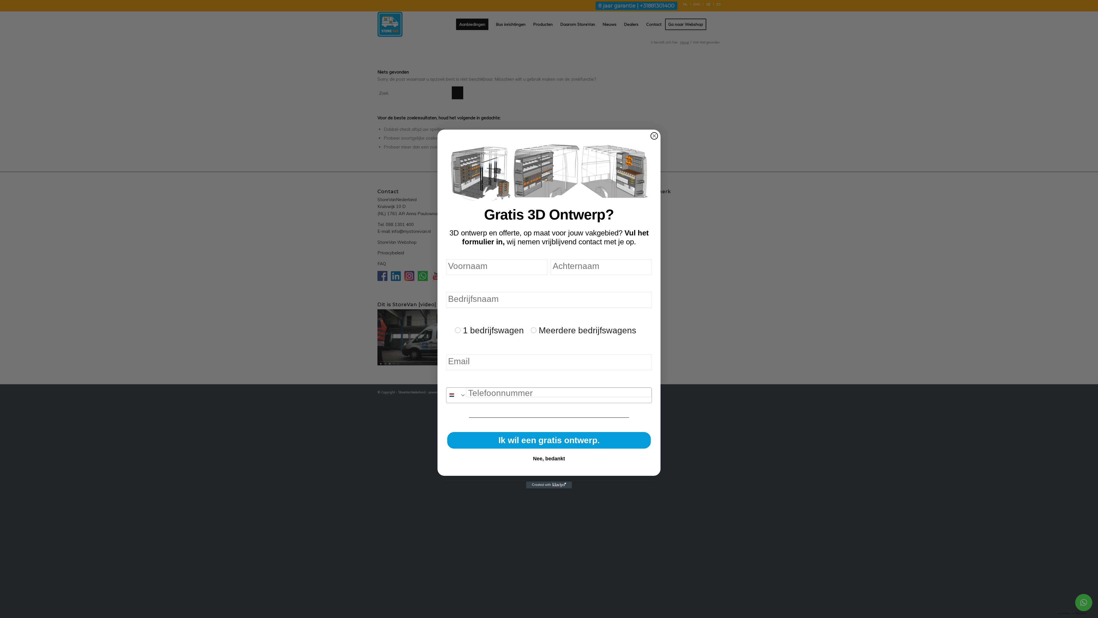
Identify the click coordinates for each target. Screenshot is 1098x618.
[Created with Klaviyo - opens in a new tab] (549, 485)
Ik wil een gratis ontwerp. (549, 440)
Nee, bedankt (549, 458)
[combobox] (456, 395)
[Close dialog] (654, 135)
